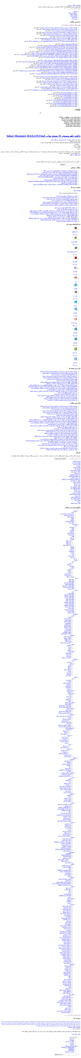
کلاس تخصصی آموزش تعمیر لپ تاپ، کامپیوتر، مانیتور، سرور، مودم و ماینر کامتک (55, 436)
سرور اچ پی (77, 495)
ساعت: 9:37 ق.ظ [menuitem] (69, 1051)
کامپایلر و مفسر (66, 846)
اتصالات (69, 795)
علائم (69, 648)
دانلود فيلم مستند (69, 584)
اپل (70, 695)
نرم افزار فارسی (66, 951)
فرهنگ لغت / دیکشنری (65, 770)
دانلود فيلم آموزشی (69, 582)
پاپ (70, 563)
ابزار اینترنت (68, 823)
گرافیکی (68, 674)
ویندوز (69, 903)
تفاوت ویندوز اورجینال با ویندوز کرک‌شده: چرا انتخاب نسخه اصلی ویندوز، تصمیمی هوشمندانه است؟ (51, 440)
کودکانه (69, 564)
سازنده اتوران (67, 894)
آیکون (69, 617)
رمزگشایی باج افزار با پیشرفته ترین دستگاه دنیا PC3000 (62, 442)
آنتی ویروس (68, 805)
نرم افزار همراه (67, 958)
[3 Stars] (68, 142)
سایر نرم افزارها (66, 927)
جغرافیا (69, 762)
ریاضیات (68, 765)
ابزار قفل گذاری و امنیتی (64, 807)
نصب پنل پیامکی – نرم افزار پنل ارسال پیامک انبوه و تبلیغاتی (61, 449)
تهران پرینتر (77, 500)
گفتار (69, 1006)
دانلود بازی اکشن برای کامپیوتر (63, 1022)
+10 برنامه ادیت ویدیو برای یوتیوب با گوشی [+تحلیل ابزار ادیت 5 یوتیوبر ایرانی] (57, 395)
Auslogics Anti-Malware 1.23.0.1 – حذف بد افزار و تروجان (62, 72)
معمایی (72, 552)
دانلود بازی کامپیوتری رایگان (43, 1024)
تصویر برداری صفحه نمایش (64, 1001)
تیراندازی (71, 531)
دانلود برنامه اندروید (75, 470)
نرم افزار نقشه (67, 957)
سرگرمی (68, 684)
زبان (70, 767)
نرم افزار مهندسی (66, 955)
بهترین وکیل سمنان (75, 503)
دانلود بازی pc (13, 1021)
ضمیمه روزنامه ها (69, 609)
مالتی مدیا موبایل (69, 702)
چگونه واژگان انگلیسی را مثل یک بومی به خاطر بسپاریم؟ (62, 216)
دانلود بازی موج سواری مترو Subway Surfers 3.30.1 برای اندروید (60, 50)
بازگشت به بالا (76, 1028)
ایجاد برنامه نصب (66, 840)
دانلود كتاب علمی (69, 600)
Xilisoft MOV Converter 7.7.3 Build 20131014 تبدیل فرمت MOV (60, 170)
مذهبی (72, 567)
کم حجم (72, 537)
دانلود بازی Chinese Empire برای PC (67, 95)
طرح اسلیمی (67, 624)
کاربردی (69, 672)
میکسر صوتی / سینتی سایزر (63, 1010)
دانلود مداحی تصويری (68, 587)
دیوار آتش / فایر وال (66, 813)
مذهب (69, 876)
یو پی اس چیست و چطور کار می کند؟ (67, 209)
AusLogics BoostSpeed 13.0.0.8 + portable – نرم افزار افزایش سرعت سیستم (57, 64)
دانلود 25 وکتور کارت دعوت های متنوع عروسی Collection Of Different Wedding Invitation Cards (52, 181)
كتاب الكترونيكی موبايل (65, 711)
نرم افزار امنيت (67, 819)
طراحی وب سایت (66, 657)
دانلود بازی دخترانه (30, 1022)
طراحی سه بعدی (66, 982)
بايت (73, 591)
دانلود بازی (31, 1021)
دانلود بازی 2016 (19, 1021)
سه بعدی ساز (67, 979)
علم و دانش (68, 768)
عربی (69, 647)
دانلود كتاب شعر (70, 599)
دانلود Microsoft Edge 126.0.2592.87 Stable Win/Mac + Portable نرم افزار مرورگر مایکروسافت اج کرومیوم (49, 61)
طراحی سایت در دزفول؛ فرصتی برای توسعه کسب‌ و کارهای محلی (59, 29)
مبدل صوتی (68, 1007)
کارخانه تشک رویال (75, 498)
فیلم (76, 578)
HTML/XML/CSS (66, 855)
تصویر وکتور (68, 620)
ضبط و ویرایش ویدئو (65, 1004)
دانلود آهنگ (71, 579)
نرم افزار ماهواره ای (65, 954)
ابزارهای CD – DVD (65, 913)
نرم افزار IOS (64, 734)
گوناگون (72, 548)
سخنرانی (71, 566)
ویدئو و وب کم (67, 801)
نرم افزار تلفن (54, 139)
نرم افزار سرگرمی (66, 949)
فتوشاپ (72, 635)
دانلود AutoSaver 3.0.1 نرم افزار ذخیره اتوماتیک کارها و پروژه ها (60, 179)
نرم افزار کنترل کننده (65, 952)
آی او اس (68, 729)
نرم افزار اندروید (63, 740)
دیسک (69, 668)
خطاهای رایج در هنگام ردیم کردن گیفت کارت (65, 437)
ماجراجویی (68, 686)
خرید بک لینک (77, 483)
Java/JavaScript (67, 856)
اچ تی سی (68, 696)
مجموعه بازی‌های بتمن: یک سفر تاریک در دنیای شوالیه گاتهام (61, 397)
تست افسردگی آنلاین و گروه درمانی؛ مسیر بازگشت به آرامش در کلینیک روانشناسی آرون (54, 213)
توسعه (69, 666)
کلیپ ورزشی (70, 588)
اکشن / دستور (67, 638)
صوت (75, 560)
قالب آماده (71, 651)
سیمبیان (69, 749)
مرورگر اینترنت (67, 834)
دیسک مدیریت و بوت (65, 925)
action (59, 1021)
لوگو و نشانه (67, 630)
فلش (72, 536)
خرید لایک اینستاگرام (75, 474)
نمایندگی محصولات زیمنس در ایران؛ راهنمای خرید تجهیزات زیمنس (60, 33)
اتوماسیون (68, 916)
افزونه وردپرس (76, 462)
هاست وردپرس (76, 492)
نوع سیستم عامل (69, 728)
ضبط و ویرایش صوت (65, 1003)
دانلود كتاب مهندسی (69, 605)
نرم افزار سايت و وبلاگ (65, 948)
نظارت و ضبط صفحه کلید (64, 820)
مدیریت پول (65, 720)
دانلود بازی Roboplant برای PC (69, 97)
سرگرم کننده (70, 533)
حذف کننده (68, 922)
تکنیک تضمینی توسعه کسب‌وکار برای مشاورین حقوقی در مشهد (60, 398)
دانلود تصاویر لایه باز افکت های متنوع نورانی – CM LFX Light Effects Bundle (57, 176)
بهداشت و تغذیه (67, 867)
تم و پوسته (68, 880)
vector (79, 1021)
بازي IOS (65, 731)
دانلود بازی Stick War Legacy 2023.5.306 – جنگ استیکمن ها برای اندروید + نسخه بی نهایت (54, 53)
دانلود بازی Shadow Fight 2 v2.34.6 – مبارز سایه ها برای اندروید (61, 57)
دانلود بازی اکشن (73, 1022)
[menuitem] (39, 1037)
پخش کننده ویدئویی (66, 998)
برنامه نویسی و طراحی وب (67, 513)
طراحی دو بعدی (67, 981)
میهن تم (78, 465)
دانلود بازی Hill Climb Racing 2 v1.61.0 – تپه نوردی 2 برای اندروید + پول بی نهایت (56, 51)
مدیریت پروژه (67, 792)
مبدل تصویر (68, 988)
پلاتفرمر (72, 530)
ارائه (70, 782)
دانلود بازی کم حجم (34, 1024)
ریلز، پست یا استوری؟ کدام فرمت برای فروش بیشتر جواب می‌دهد (59, 32)
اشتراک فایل (67, 826)
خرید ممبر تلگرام (76, 477)
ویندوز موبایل (67, 756)
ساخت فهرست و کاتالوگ (64, 870)
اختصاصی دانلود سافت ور (67, 773)
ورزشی (72, 557)
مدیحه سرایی (67, 573)
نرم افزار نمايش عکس (65, 990)
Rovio (69, 692)
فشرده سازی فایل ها (65, 931)
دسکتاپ (72, 877)
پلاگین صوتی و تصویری (65, 1000)
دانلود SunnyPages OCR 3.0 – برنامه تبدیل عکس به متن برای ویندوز (59, 172)
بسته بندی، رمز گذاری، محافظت (62, 841)
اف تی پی (68, 828)
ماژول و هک (64, 861)
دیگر (70, 811)
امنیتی (69, 717)
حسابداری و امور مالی (65, 786)
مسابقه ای (71, 551)
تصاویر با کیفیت (38, 1021)
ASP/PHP (68, 853)
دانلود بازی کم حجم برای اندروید (15, 1024)
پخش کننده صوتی (66, 997)
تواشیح (69, 570)
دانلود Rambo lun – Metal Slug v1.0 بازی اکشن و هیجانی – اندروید (60, 45)
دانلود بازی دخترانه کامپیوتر (22, 1022)
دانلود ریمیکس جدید (75, 486)
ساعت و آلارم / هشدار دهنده (63, 882)
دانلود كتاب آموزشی (69, 594)
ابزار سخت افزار (66, 909)
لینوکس (69, 900)
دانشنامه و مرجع (66, 764)
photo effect (68, 1021)
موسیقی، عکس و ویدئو (65, 726)
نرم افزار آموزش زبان (65, 937)
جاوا (70, 744)
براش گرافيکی (67, 973)
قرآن (69, 572)
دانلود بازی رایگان (13, 1022)
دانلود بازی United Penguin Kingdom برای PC (65, 94)
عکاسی (72, 519)
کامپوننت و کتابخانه (66, 847)
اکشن (72, 528)
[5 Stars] (59, 142)
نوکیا (70, 701)
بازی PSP (68, 543)
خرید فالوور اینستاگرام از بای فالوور (71, 479)
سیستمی (68, 930)
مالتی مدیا (71, 522)
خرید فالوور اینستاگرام (74, 476)
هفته (79, 190)
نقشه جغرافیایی (67, 632)
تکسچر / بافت (67, 621)
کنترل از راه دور (66, 831)
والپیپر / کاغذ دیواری (66, 633)
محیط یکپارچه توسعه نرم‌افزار (63, 849)
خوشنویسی (68, 623)
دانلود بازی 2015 (25, 1021)
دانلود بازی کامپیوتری (62, 1024)
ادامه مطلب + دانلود (75, 154)
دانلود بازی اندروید (75, 471)
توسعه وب (71, 852)
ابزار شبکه (68, 825)
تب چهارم (66, 25)
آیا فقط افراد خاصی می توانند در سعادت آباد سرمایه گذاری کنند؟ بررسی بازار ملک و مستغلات (52, 218)
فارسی (69, 650)
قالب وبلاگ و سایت (63, 859)
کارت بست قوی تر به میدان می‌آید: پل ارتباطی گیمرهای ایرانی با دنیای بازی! (57, 445)
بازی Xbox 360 (67, 545)
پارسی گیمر (77, 491)
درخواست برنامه (73, 12)
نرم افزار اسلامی (66, 940)
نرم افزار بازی (67, 942)
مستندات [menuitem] (71, 1040)
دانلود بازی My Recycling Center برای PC (66, 104)
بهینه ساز (68, 921)
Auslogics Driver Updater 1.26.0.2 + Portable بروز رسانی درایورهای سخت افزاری (56, 66)
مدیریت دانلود (67, 832)
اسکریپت (74, 524)
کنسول (72, 539)
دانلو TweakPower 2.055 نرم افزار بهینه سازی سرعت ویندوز (61, 69)
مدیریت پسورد (67, 817)
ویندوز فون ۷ (67, 755)
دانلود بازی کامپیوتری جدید (53, 1024)
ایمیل (73, 139)
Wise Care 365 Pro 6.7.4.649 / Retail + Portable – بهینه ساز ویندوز (60, 60)
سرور (69, 829)
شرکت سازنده (70, 690)
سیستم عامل (70, 516)
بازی (63, 25)
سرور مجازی (76, 473)
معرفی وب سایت (66, 774)
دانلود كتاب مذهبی (69, 603)
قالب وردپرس (76, 464)
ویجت (66, 743)
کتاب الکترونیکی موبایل (65, 707)
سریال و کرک (67, 928)
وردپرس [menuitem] (72, 1038)
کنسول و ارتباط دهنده (65, 933)
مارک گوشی (71, 693)
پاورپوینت (68, 654)
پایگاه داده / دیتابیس (66, 843)
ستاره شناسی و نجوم (65, 871)
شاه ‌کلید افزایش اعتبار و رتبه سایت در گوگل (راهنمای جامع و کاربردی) (58, 439)
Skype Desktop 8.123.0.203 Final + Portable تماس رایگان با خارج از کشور (58, 63)
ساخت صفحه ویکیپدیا (74, 494)
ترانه (73, 561)
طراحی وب (68, 862)
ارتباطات (71, 793)
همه (79, 25)
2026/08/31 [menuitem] (71, 1048)
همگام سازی (67, 960)
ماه (77, 190)
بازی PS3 (68, 540)
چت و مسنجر (62, 139)
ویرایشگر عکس (67, 993)
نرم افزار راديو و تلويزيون (64, 945)
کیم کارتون (74, 17)
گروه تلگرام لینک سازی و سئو (69, 44)
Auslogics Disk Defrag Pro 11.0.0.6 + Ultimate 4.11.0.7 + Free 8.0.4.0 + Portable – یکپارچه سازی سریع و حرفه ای (48, 70)
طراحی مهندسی (66, 984)
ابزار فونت (68, 970)
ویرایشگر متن (67, 963)
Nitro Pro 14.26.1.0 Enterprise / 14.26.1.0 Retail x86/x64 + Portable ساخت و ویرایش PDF (54, 67)
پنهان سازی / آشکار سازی (64, 808)
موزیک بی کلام (70, 576)
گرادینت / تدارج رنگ (66, 642)
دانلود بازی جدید (37, 1022)
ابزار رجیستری (67, 907)
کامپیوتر (69, 771)
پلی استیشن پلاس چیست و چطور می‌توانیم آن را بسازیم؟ (62, 400)
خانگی (72, 864)
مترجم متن (68, 790)
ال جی (69, 698)
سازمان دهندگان (66, 719)
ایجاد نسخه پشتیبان (66, 918)
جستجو (61, 1054)
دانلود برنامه (73, 1025)
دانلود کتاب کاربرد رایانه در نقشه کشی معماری (65, 178)
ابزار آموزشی (67, 761)
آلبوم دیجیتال (67, 966)
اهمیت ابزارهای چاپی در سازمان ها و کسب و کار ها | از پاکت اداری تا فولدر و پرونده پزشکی (53, 210)
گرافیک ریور (38, 1025)
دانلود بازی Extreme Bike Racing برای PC (66, 106)
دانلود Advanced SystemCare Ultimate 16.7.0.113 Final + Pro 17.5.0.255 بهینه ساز (56, 47)
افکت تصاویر (50, 1021)
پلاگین (69, 976)
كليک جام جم (70, 611)
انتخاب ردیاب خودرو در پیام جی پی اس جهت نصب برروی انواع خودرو (59, 443)
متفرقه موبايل (70, 708)
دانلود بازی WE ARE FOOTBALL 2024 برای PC (64, 100)
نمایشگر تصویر (67, 991)
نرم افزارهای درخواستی (64, 776)
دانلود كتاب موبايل (69, 606)
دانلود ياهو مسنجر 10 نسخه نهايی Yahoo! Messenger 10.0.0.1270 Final (43, 135)
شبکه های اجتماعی (66, 722)
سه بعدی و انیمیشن (69, 515)
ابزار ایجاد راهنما (66, 838)
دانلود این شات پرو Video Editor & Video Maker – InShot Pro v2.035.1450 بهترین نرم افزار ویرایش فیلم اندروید (48, 54)
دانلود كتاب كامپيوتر (69, 602)
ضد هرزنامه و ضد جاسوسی (63, 814)
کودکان (72, 546)
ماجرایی (72, 549)
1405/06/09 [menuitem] (71, 1050)
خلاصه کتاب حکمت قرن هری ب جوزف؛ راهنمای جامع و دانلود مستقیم (58, 38)
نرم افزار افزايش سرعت (64, 835)
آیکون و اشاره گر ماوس (64, 879)
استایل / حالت (67, 636)
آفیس (69, 779)
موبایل (76, 25)
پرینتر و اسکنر (67, 783)
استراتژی (71, 527)
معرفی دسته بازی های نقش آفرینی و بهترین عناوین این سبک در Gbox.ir (58, 448)
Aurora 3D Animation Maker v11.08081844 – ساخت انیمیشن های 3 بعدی (58, 175)
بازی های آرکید (67, 683)
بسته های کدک (67, 995)
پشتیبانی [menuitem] (72, 1043)
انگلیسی (69, 645)
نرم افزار (72, 25)
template (76, 1021)
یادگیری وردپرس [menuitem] (69, 1041)
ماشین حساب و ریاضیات (64, 725)
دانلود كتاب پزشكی (69, 596)
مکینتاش (75, 659)
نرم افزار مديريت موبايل (64, 713)
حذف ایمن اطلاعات (66, 810)
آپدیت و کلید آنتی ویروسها (64, 804)
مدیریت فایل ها (67, 936)
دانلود (34, 1021)
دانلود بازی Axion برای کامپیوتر (69, 182)
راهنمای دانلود (73, 14)
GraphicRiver (63, 1021)
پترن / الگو (68, 641)
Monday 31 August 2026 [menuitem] (68, 1047)
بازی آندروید (43, 1021)
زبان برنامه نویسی (66, 844)
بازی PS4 (68, 542)
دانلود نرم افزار (56, 1025)
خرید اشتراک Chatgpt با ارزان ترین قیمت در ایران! (64, 30)
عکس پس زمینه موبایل (65, 705)
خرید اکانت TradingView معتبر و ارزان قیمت (65, 207)
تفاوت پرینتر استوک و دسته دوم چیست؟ (66, 36)
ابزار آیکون (68, 967)
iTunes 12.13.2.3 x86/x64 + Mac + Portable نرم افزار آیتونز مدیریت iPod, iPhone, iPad (55, 56)
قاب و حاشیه (67, 627)
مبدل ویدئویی (67, 1009)
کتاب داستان (70, 612)
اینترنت (69, 139)
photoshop (72, 1021)
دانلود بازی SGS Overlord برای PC (68, 92)
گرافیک (75, 614)
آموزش (75, 510)
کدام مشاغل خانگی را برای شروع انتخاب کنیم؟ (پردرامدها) (62, 39)
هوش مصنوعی (67, 961)
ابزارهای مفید (67, 915)
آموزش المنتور (76, 461)
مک (73, 554)
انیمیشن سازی (67, 972)
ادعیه (69, 569)
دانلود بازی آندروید (7, 1021)
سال (74, 190)
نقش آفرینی (71, 555)
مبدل (69, 897)
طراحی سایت (73, 15)
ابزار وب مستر (67, 858)
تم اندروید (65, 738)
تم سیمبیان (65, 752)
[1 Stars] (78, 142)
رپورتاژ (75, 558)
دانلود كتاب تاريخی (69, 597)
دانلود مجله (71, 608)
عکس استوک (67, 626)
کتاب (76, 590)
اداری (72, 512)
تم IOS (66, 732)
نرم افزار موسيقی (66, 1012)
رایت (69, 892)
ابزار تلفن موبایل (66, 906)
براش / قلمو (68, 639)
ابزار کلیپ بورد (67, 910)
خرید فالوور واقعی (75, 497)
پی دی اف (68, 784)
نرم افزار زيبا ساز (66, 946)
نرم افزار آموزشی (66, 939)
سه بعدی (68, 656)
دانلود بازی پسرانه (7, 1022)
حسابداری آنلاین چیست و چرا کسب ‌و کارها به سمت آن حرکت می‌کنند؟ (58, 27)
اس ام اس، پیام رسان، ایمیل (63, 716)
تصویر (72, 615)
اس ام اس (68, 710)
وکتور (41, 1025)
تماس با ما (74, 18)
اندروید (69, 735)
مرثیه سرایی (67, 575)
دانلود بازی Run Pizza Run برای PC (67, 101)
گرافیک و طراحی (69, 521)
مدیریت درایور (67, 934)
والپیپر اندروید (64, 741)
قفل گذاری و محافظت (65, 895)
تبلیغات (75, 11)
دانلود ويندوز (68, 924)
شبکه (72, 518)
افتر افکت (68, 653)
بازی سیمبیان (64, 750)
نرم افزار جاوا (64, 747)
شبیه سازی (71, 534)
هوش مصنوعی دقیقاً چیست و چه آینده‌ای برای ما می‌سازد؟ (61, 35)
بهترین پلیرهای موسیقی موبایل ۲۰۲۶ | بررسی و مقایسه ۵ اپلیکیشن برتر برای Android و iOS (53, 41)
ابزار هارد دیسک (67, 912)
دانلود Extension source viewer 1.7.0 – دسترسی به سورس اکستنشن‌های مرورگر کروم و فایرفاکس (51, 173)
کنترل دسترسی (67, 816)
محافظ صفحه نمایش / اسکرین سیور (61, 883)
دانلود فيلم (71, 581)
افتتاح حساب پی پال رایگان (70, 446)
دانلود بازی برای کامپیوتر (44, 1022)
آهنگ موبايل (68, 704)
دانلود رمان (71, 593)
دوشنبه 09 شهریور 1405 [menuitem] (71, 1046)
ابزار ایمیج (68, 888)
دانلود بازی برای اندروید (53, 1022)
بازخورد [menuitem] (72, 1044)
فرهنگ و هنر (67, 874)
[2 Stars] (73, 142)
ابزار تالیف (68, 780)
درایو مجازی (68, 889)
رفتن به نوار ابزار (76, 1034)
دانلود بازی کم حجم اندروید (26, 1024)
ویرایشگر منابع (67, 850)
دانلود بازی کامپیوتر (75, 480)
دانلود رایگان (68, 1025)
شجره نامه (68, 873)
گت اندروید (77, 468)
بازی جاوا (65, 746)
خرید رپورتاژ (77, 485)
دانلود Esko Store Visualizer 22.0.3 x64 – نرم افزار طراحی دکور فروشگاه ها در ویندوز (55, 184)
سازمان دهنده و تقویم (65, 787)
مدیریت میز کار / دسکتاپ (64, 885)
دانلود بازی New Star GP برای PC (68, 98)
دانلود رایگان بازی (62, 1025)
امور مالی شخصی (66, 865)
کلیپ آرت (68, 629)
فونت (72, 644)
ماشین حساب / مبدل (65, 789)
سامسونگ (68, 699)
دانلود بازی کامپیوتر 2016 (70, 1024)
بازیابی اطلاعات (67, 919)
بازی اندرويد (65, 737)
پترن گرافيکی (67, 975)
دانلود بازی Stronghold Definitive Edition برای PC (64, 103)
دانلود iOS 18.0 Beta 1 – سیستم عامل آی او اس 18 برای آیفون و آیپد (59, 48)
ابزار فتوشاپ (67, 969)
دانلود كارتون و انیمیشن (68, 585)
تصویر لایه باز (67, 618)
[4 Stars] (64, 142)
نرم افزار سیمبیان (63, 753)
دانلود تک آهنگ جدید (75, 488)
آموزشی (72, 759)
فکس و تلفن (67, 799)
